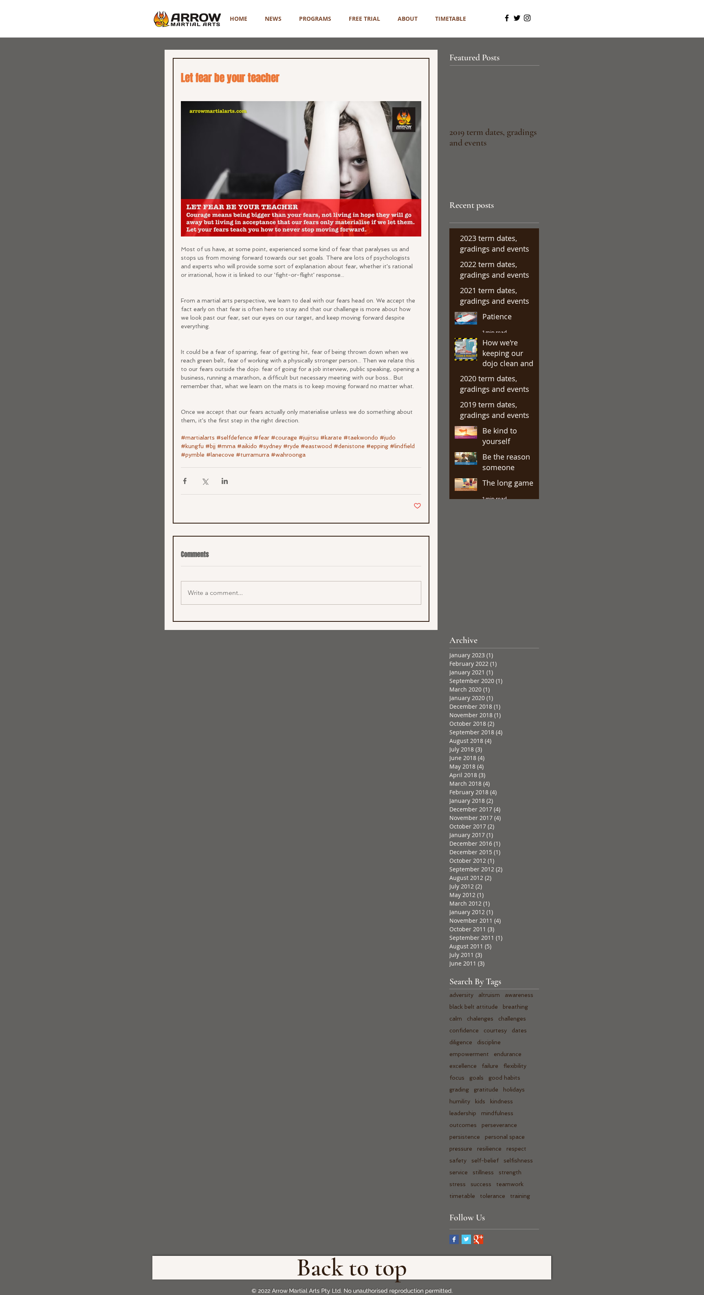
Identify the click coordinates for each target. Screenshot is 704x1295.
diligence (460, 1042)
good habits (504, 1077)
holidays (514, 1089)
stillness (483, 1172)
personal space (505, 1137)
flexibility (514, 1066)
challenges (512, 1018)
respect (516, 1148)
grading (459, 1089)
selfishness (518, 1160)
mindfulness (497, 1113)
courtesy (495, 1030)
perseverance (499, 1125)
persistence (464, 1137)
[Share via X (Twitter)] (205, 481)
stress (457, 1184)
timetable (462, 1196)
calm (455, 1018)
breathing (515, 1006)
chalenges (480, 1018)
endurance (507, 1054)
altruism (489, 995)
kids (480, 1101)
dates (519, 1030)
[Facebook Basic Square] (454, 1239)
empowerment (469, 1054)
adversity (461, 995)
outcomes (463, 1125)
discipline (489, 1042)
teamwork (510, 1184)
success (481, 1184)
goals (476, 1077)
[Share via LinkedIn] (225, 481)
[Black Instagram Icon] (527, 17)
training (520, 1196)
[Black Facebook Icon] (506, 17)
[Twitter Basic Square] (466, 1239)
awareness (519, 995)
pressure (460, 1148)
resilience (489, 1148)
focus (456, 1077)
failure (490, 1066)
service (458, 1172)
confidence (464, 1030)
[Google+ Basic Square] (478, 1239)
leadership (462, 1113)
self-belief (485, 1160)
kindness (501, 1101)
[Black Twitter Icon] (517, 17)
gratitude (486, 1089)
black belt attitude (473, 1006)
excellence (463, 1066)
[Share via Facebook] (185, 481)
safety (457, 1160)
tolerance (492, 1196)
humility (459, 1101)
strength (510, 1172)
